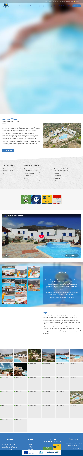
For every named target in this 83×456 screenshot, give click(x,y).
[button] (77, 1)
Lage (31, 447)
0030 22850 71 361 (74, 445)
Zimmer (9, 439)
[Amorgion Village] (5, 6)
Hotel (30, 444)
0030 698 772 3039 (75, 447)
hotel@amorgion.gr (75, 448)
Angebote (30, 449)
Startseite (31, 443)
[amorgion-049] (6, 411)
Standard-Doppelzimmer (9, 443)
